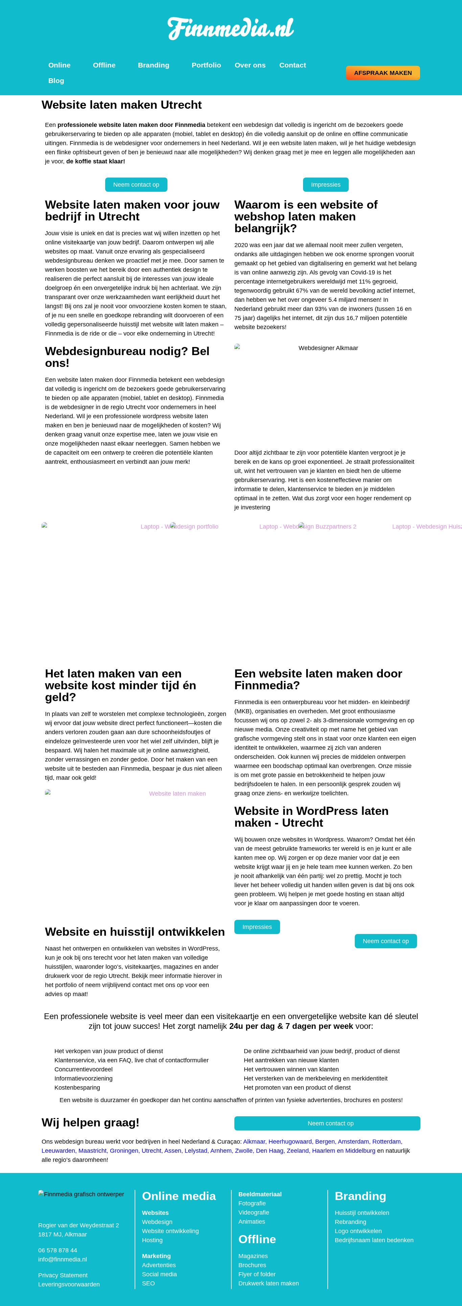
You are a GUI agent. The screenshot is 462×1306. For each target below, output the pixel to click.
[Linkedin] (370, 1259)
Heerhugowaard (290, 1141)
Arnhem (221, 1150)
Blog (56, 80)
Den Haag (269, 1150)
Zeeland (298, 1150)
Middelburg (360, 1150)
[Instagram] (356, 1259)
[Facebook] (342, 1259)
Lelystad (196, 1150)
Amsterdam (353, 1141)
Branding (153, 65)
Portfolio (206, 65)
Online (59, 65)
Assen (172, 1150)
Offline (104, 65)
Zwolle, (244, 1150)
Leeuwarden (58, 1150)
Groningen (124, 1150)
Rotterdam (386, 1141)
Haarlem (323, 1150)
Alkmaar (254, 1141)
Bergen (325, 1141)
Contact (292, 65)
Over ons (250, 65)
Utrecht (151, 1150)
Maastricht (92, 1150)
